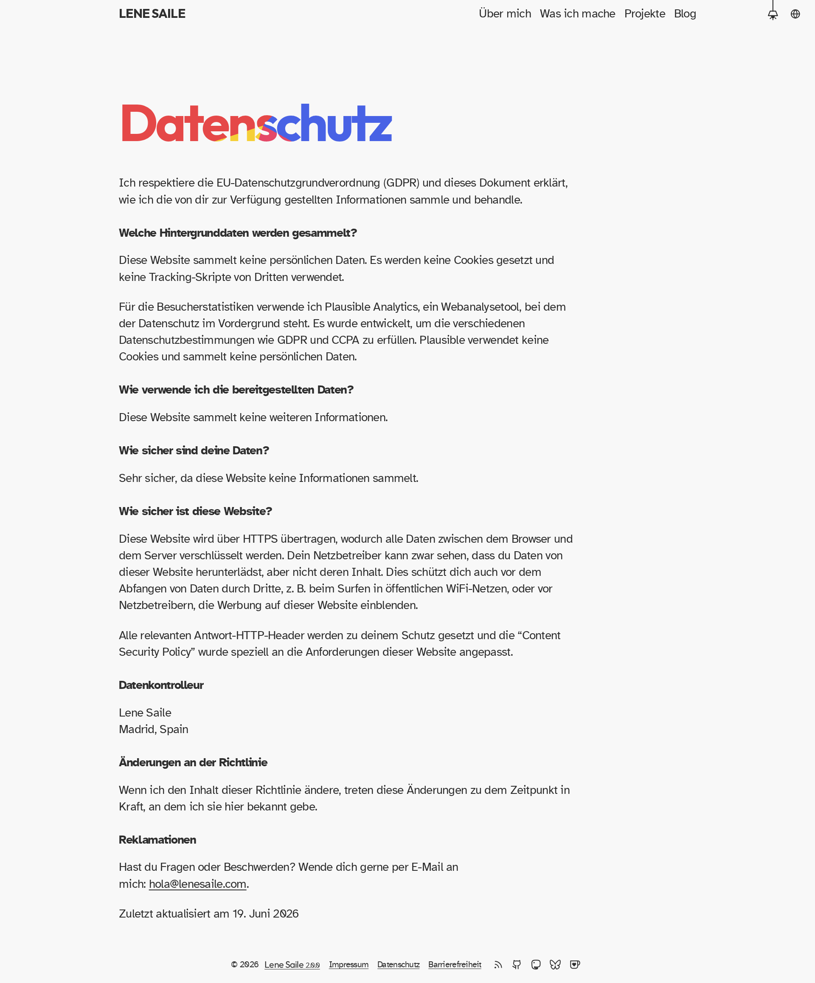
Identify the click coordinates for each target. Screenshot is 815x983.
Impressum (349, 964)
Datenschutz (398, 964)
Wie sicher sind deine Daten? (194, 451)
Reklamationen (157, 840)
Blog (685, 14)
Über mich (505, 14)
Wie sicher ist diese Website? (195, 512)
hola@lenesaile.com (198, 884)
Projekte (644, 14)
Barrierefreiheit (454, 964)
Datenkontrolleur (161, 685)
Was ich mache (577, 14)
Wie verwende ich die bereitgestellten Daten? (236, 390)
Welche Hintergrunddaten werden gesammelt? (238, 233)
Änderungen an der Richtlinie (193, 763)
